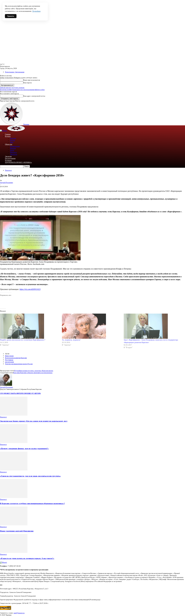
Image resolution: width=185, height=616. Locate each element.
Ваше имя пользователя (31, 80)
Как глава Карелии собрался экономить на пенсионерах (32, 373)
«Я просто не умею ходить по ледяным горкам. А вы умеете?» (27, 558)
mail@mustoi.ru (19, 613)
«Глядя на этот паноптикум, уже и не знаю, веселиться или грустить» (30, 476)
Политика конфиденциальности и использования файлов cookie (22, 90)
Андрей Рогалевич (6, 182)
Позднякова (9, 360)
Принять (10, 16)
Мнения (13, 148)
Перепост (13, 152)
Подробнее (36, 11)
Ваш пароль (27, 83)
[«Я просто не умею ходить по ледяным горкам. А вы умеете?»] (13, 552)
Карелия (13, 138)
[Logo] (3, 131)
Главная (8, 134)
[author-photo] (6, 385)
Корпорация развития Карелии (16, 358)
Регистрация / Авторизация (14, 72)
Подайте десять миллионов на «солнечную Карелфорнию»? (22, 340)
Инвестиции (9, 356)
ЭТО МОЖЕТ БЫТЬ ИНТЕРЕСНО (13, 393)
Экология (8, 156)
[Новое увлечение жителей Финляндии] (13, 525)
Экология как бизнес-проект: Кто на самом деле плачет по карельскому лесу (33, 421)
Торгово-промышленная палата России (19, 364)
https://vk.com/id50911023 (30, 289)
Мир (11, 142)
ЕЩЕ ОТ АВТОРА (34, 393)
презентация (9, 362)
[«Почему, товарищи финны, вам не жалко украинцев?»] (13, 442)
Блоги (12, 150)
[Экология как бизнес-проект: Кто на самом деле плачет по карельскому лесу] (13, 415)
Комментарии (15, 146)
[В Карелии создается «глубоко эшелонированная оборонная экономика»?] (13, 497)
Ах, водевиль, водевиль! (71, 340)
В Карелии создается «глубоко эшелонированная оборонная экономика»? (32, 503)
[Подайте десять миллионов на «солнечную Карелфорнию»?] (29, 326)
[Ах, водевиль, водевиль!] (91, 326)
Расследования (10, 158)
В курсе (8, 136)
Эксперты (13, 154)
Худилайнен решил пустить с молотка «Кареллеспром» (33, 371)
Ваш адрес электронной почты (34, 96)
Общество (8, 144)
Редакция (8, 160)
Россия (12, 140)
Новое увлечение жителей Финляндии (16, 531)
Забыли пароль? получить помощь (12, 88)
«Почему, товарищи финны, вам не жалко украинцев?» (24, 448)
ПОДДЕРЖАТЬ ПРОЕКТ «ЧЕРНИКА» (18, 162)
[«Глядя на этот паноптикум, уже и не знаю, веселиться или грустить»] (13, 470)
